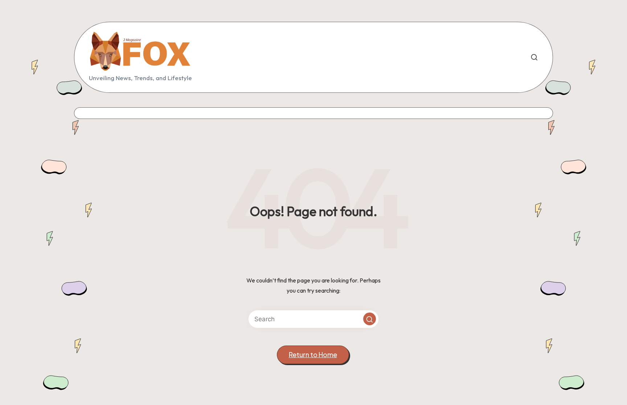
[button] (369, 319)
